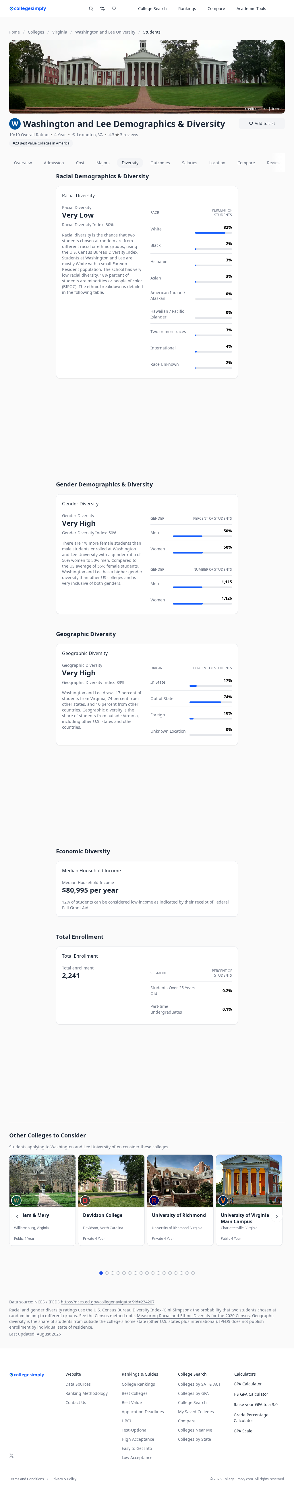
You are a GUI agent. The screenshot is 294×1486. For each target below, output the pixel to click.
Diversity (130, 162)
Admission (54, 162)
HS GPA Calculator (251, 1394)
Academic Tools (251, 8)
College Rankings (138, 1384)
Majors (103, 162)
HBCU (127, 1421)
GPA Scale (243, 1431)
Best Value (132, 1402)
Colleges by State (194, 1439)
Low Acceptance (137, 1457)
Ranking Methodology (86, 1393)
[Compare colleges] (102, 8)
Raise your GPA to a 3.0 (256, 1404)
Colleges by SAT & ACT (199, 1384)
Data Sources (78, 1384)
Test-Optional (135, 1430)
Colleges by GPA (193, 1393)
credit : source (256, 108)
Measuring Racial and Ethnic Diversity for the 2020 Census (193, 1315)
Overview (23, 162)
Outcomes (160, 162)
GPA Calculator (248, 1384)
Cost (80, 162)
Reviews (275, 162)
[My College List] (114, 8)
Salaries (189, 162)
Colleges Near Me (195, 1430)
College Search (192, 1402)
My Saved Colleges (196, 1411)
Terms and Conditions (26, 1479)
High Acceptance (138, 1439)
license (277, 108)
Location (217, 162)
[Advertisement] (30, 258)
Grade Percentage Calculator (251, 1417)
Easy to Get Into (137, 1448)
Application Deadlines (143, 1411)
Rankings (187, 8)
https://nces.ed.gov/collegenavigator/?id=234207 (107, 1302)
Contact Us (75, 1402)
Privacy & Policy (63, 1479)
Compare (216, 8)
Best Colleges (135, 1393)
